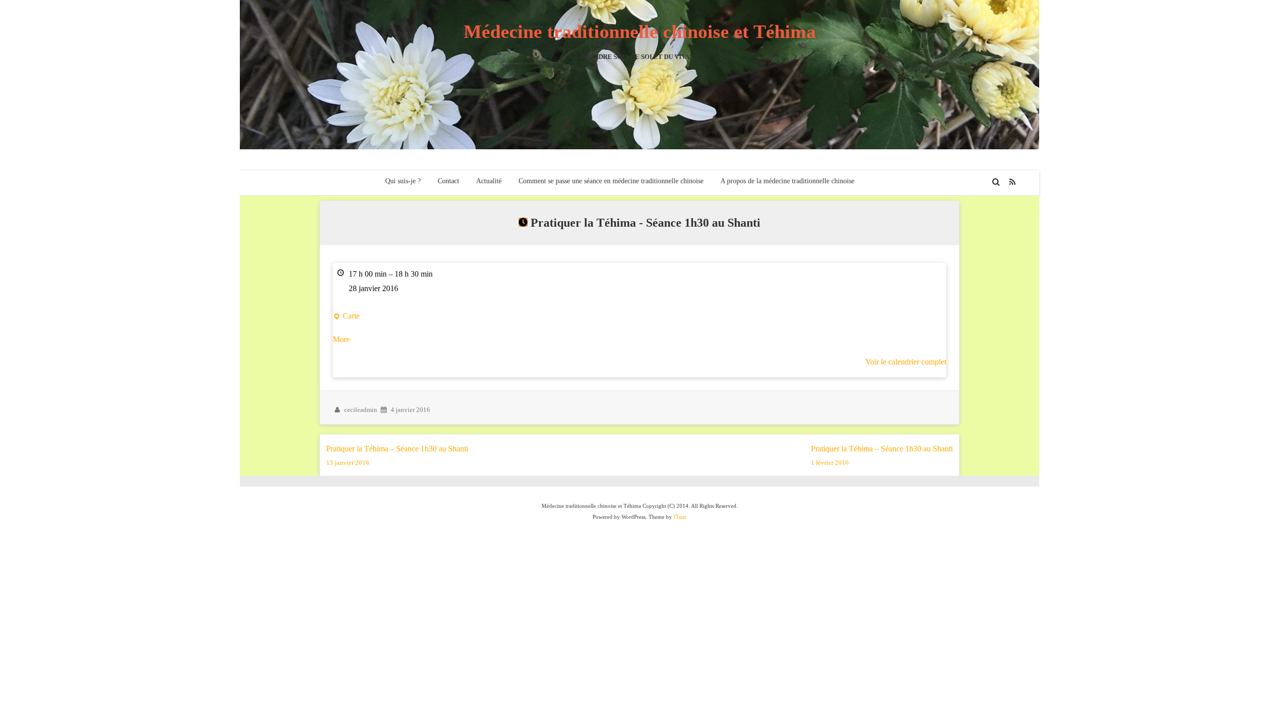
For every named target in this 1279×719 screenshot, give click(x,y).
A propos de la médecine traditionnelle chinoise (787, 181)
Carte (346, 318)
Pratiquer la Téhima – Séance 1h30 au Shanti (397, 455)
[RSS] (1012, 182)
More (341, 339)
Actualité (489, 181)
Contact (448, 181)
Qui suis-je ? (403, 181)
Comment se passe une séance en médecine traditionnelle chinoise (611, 181)
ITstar (679, 517)
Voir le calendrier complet (905, 362)
